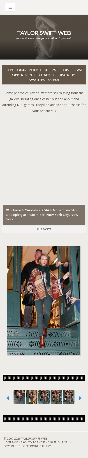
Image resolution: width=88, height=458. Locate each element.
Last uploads (61, 70)
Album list (38, 70)
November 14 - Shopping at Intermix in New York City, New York (42, 214)
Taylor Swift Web (44, 33)
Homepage (11, 442)
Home (10, 70)
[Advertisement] (44, 157)
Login (21, 70)
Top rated (61, 75)
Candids (31, 210)
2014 (45, 210)
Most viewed (40, 75)
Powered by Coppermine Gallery (27, 446)
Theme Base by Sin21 (55, 442)
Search (53, 80)
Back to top (29, 442)
